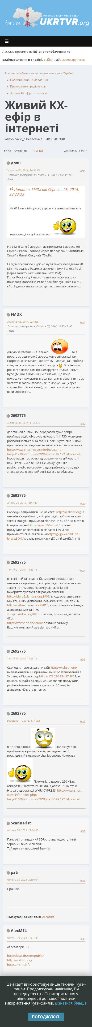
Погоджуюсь (46, 1016)
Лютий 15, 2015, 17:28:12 (22, 658)
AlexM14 (19, 930)
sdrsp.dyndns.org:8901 (23, 614)
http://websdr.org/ (69, 512)
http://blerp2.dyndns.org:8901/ (28, 596)
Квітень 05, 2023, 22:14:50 (22, 830)
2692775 (18, 415)
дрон (16, 162)
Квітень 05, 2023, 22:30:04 (22, 879)
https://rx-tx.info (18, 964)
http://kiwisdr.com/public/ (25, 955)
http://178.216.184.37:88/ (56, 676)
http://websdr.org (19, 960)
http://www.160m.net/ (44, 525)
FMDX (16, 314)
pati (14, 872)
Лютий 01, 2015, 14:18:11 (22, 569)
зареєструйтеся (73, 59)
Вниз (7, 150)
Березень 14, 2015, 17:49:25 (24, 720)
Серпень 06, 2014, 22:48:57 (23, 321)
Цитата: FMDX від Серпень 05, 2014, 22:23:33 (44, 192)
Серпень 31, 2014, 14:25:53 (23, 423)
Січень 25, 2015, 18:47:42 (22, 502)
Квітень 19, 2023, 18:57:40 (22, 938)
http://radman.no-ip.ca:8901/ (27, 605)
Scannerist (21, 823)
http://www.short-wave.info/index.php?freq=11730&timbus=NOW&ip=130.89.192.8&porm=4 (43, 451)
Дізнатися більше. (71, 1003)
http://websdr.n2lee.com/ (25, 623)
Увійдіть (49, 59)
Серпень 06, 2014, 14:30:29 (23, 170)
